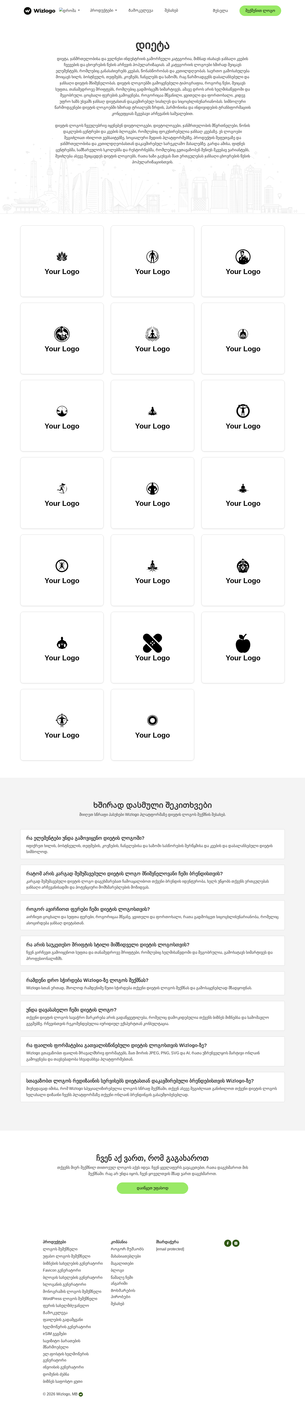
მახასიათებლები (126, 1256)
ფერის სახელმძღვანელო (66, 1306)
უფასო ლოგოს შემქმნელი (66, 1256)
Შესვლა (220, 11)
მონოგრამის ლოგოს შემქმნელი (72, 1291)
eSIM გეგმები (54, 1334)
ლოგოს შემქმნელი (60, 1249)
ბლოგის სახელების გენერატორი (72, 1277)
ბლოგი (117, 1270)
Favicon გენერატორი (62, 1270)
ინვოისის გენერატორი (63, 1367)
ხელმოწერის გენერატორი (67, 1327)
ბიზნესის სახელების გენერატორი (73, 1263)
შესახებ (171, 10)
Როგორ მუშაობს (127, 1249)
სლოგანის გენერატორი (64, 1284)
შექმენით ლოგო (260, 11)
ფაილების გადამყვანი (63, 1320)
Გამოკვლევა (140, 10)
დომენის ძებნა (56, 1374)
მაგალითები (122, 1263)
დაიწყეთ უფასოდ (152, 1188)
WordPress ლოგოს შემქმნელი (70, 1299)
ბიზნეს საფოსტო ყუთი (62, 1381)
